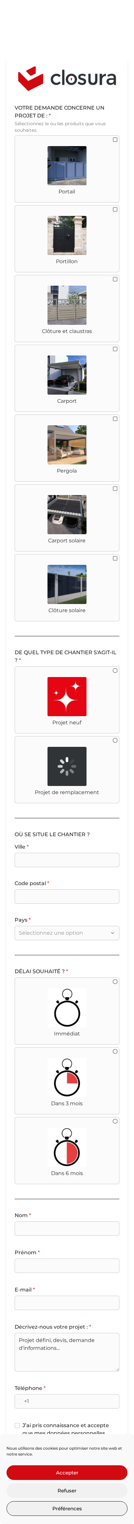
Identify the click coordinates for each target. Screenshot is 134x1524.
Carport (67, 401)
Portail (67, 192)
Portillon (67, 261)
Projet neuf (66, 722)
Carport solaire (67, 540)
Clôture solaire (67, 610)
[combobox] (64, 933)
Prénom (27, 1252)
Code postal (32, 883)
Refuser (67, 1490)
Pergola (67, 471)
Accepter (67, 1473)
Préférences (67, 1508)
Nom (23, 1215)
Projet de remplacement (67, 792)
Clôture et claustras (67, 331)
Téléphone (30, 1388)
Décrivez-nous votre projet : (53, 1327)
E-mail (25, 1290)
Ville (22, 847)
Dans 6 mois (67, 1173)
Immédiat (67, 1034)
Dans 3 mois (67, 1103)
